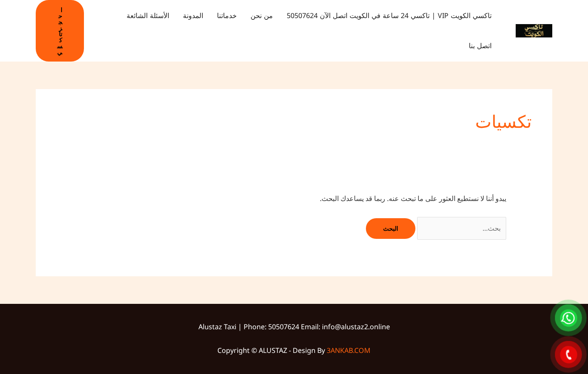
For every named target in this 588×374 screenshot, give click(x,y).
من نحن (262, 15)
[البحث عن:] (460, 228)
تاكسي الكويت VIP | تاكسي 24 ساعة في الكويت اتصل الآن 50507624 (389, 15)
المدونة (193, 15)
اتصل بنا (480, 46)
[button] (60, 31)
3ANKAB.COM (349, 350)
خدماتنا (227, 15)
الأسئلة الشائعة (148, 15)
